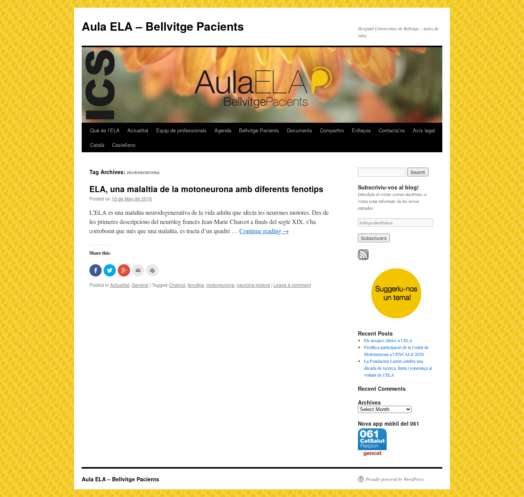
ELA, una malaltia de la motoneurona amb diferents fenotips (206, 188)
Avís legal (424, 130)
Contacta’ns (392, 130)
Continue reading (264, 231)
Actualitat (137, 130)
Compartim (332, 130)
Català (97, 144)
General (140, 284)
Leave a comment (292, 284)
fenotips (196, 284)
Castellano (123, 144)
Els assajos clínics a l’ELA (388, 340)
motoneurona (220, 284)
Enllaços (361, 130)
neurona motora (253, 284)
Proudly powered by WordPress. (395, 479)
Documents (299, 130)
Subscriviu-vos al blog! (388, 187)
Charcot (177, 284)
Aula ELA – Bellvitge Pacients (163, 26)
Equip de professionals (181, 130)
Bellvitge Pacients (259, 130)
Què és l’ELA (105, 130)
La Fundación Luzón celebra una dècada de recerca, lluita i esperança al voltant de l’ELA (398, 368)
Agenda (222, 130)
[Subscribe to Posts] (363, 258)
